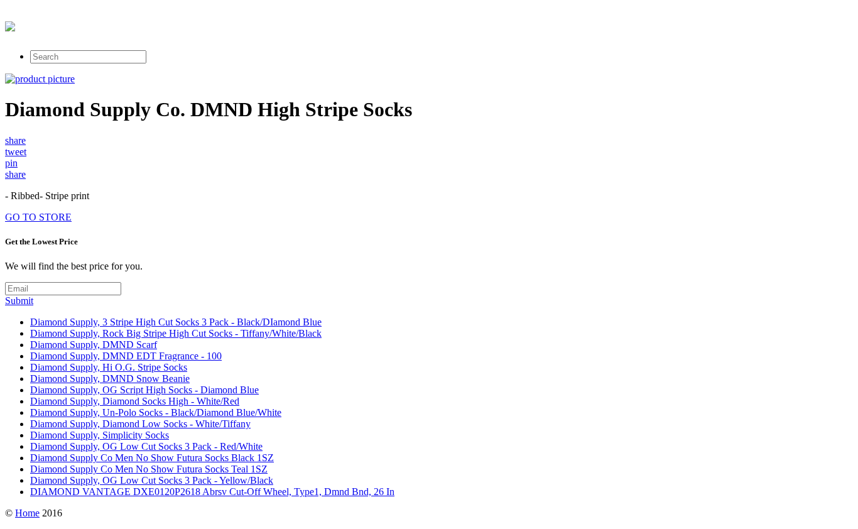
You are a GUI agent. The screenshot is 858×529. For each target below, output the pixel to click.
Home (27, 513)
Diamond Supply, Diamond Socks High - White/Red (134, 401)
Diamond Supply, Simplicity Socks (99, 435)
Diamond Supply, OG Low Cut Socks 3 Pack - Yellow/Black (151, 480)
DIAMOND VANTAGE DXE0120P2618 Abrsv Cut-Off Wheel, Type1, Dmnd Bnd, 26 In (212, 491)
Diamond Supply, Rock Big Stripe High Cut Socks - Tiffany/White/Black (176, 333)
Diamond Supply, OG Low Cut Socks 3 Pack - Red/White (146, 446)
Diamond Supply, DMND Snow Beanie (110, 378)
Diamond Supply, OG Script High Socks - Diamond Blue (144, 389)
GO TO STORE (38, 217)
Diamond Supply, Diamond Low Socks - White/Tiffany (140, 423)
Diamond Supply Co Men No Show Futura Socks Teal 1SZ (149, 469)
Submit (19, 300)
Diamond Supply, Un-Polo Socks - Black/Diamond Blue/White (155, 412)
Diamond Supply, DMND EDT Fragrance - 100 (126, 356)
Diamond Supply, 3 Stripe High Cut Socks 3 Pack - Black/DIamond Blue (176, 322)
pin (11, 163)
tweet (15, 151)
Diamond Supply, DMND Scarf (93, 344)
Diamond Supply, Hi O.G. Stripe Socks (108, 367)
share (15, 140)
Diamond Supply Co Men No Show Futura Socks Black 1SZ (152, 457)
